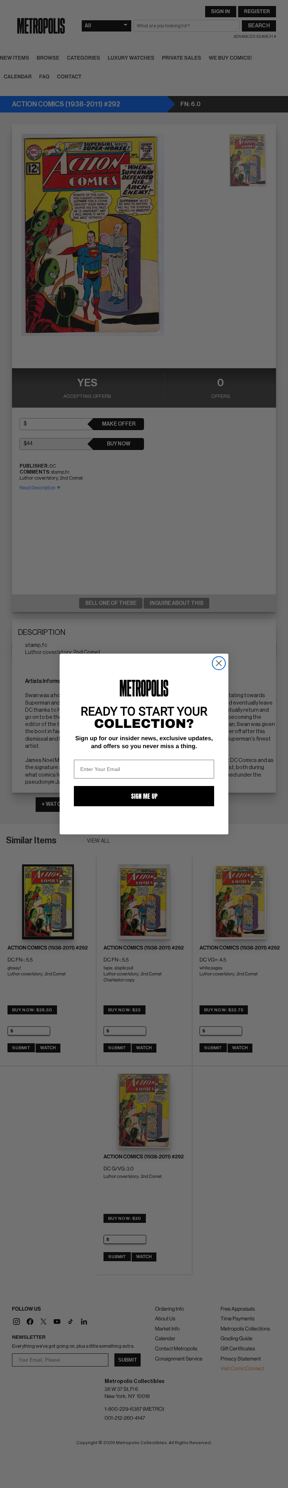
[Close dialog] (218, 663)
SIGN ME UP (144, 796)
